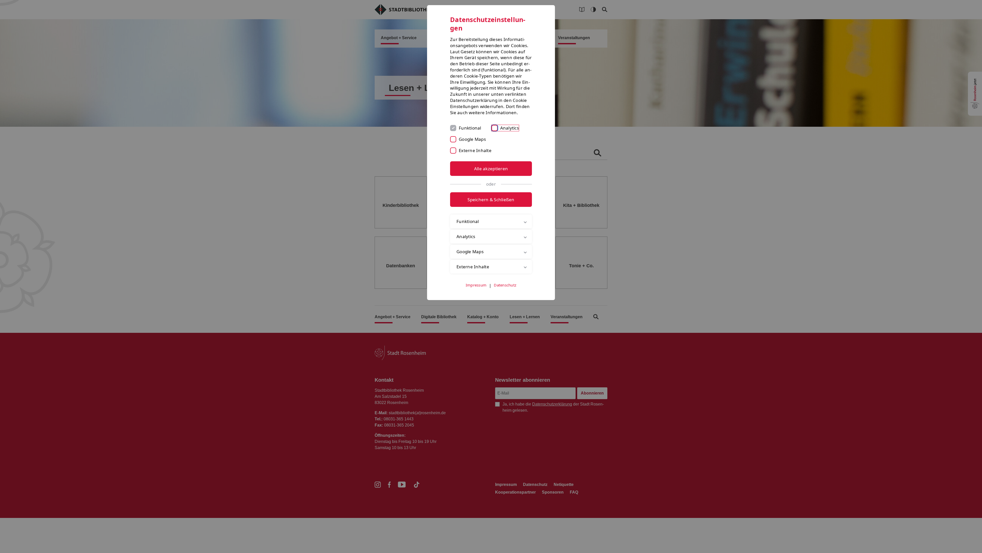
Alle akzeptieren (491, 169)
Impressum (476, 285)
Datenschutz (505, 285)
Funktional (470, 128)
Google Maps (472, 139)
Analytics (509, 128)
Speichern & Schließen (490, 200)
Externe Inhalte (475, 150)
